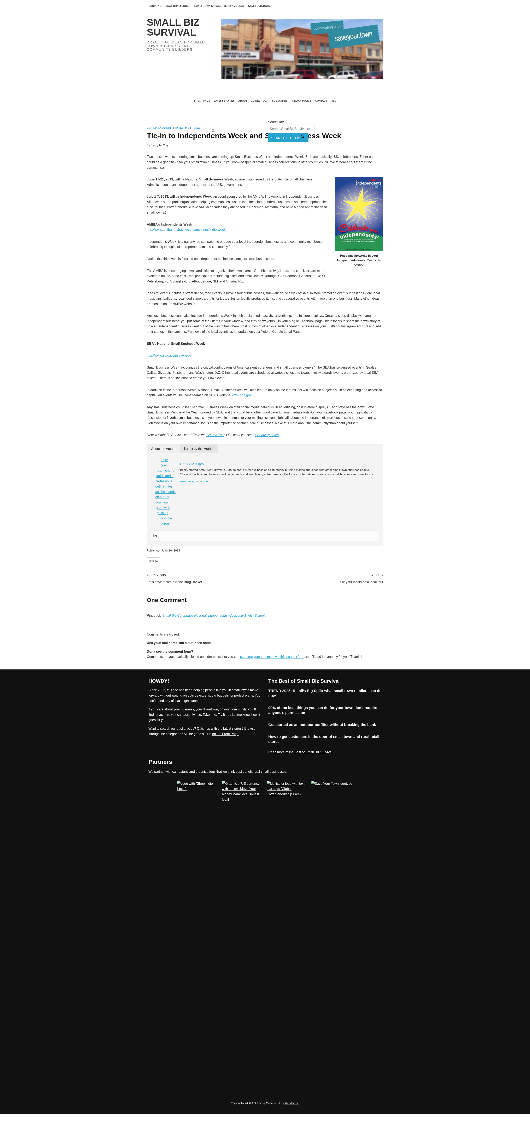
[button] (239, 131)
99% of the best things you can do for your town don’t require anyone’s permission (322, 710)
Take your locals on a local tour (360, 579)
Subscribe (279, 100)
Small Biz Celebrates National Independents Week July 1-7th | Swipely (214, 615)
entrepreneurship (159, 128)
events (153, 560)
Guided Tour (259, 100)
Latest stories (224, 100)
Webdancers (292, 1103)
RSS (333, 100)
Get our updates (267, 435)
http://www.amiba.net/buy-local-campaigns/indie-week (186, 229)
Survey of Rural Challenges (169, 6)
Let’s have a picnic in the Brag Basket (174, 579)
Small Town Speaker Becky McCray (219, 6)
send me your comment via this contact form (272, 656)
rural (196, 128)
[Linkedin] (155, 536)
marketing (182, 128)
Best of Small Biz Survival (313, 752)
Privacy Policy (301, 100)
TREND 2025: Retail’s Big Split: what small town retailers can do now (325, 693)
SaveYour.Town (259, 6)
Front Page (202, 100)
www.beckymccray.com (195, 481)
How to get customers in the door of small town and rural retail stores (323, 739)
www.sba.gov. (242, 395)
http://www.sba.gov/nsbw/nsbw (169, 355)
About (242, 100)
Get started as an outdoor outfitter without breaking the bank (322, 725)
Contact (321, 100)
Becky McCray (160, 145)
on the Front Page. (225, 734)
